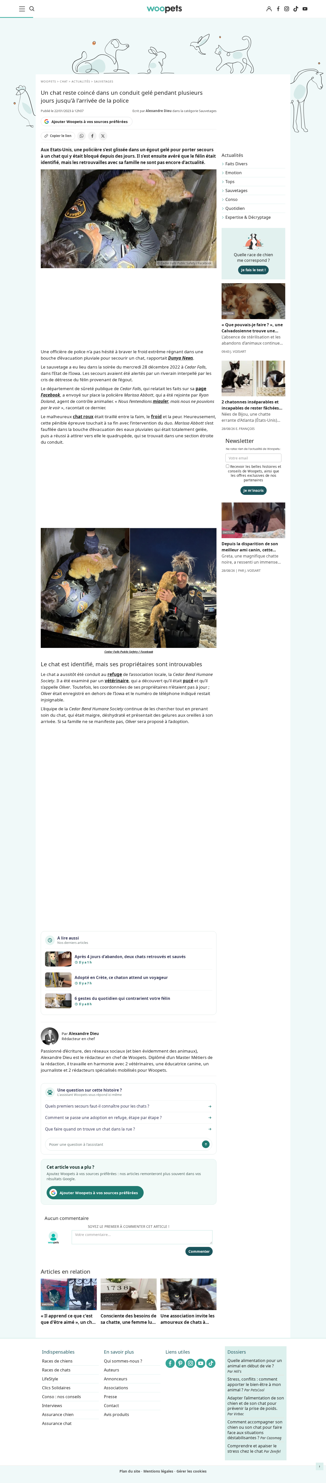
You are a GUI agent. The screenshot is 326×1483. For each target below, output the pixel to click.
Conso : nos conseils (61, 1396)
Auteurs (111, 1370)
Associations (116, 1388)
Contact (111, 1405)
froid (156, 416)
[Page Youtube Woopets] (304, 9)
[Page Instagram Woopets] (286, 9)
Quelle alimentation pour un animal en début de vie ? (254, 1366)
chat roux (83, 416)
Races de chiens (57, 1361)
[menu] (23, 8)
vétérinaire (117, 681)
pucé (188, 681)
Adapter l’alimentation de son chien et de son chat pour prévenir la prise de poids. (255, 1405)
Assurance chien (58, 1414)
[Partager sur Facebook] (92, 136)
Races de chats (56, 1370)
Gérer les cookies (191, 1471)
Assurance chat (57, 1423)
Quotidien (235, 208)
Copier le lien (61, 135)
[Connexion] (269, 9)
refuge (114, 674)
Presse (110, 1396)
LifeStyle (50, 1379)
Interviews (52, 1405)
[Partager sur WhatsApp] (81, 136)
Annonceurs (115, 1379)
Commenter (199, 1251)
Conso (231, 199)
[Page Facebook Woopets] (278, 9)
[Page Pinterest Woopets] (180, 1363)
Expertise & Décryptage (248, 217)
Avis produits (116, 1414)
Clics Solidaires (56, 1388)
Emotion (233, 172)
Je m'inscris (253, 490)
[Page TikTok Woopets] (295, 9)
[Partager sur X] (103, 136)
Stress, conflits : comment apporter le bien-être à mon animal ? (254, 1385)
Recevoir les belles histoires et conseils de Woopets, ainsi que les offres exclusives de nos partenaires (254, 473)
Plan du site (129, 1471)
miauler (160, 401)
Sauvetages (236, 190)
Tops (230, 181)
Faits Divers (236, 164)
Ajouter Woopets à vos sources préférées (89, 121)
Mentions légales (158, 1471)
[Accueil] (164, 9)
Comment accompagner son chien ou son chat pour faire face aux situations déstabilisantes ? (254, 1429)
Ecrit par (152, 110)
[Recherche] (31, 9)
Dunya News (180, 358)
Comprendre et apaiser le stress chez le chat (254, 1448)
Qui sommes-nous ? (123, 1361)
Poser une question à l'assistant (76, 1144)
